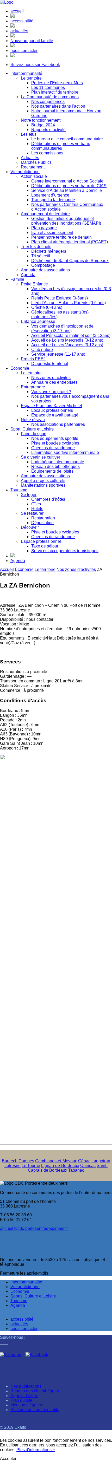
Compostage (43, 265)
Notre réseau (33, 420)
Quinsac (88, 1165)
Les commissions (47, 153)
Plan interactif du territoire (54, 92)
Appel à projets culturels (43, 480)
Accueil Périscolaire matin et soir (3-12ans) (70, 335)
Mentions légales (26, 1405)
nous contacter (24, 50)
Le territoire (31, 78)
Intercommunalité (26, 73)
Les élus (28, 134)
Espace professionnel (41, 541)
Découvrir (30, 527)
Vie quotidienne (25, 171)
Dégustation (42, 522)
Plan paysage (44, 228)
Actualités (30, 157)
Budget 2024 (43, 125)
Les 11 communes (48, 87)
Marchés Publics (36, 162)
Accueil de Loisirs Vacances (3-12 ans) (67, 345)
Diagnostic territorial (49, 363)
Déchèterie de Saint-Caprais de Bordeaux (70, 260)
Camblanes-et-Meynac (56, 1161)
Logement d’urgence (50, 195)
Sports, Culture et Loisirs (33, 1296)
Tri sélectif (40, 256)
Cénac (84, 1161)
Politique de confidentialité (34, 1409)
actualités (19, 31)
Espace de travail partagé (54, 415)
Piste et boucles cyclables (55, 443)
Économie (19, 368)
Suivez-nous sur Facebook (35, 64)
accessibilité (21, 21)
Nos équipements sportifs (54, 438)
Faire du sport (33, 434)
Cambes (26, 1161)
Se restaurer (32, 513)
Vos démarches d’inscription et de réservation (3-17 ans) (62, 328)
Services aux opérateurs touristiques (64, 551)
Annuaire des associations (45, 270)
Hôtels (37, 508)
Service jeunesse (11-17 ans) (58, 354)
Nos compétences (48, 101)
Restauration (43, 518)
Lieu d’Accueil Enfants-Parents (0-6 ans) (68, 303)
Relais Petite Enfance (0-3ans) (59, 298)
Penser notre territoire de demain (61, 237)
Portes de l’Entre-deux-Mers (57, 83)
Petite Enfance (34, 284)
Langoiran (100, 1161)
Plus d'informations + (35, 1449)
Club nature (42, 349)
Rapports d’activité (48, 129)
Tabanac (76, 1170)
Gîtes (36, 504)
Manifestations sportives (43, 485)
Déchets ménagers (48, 251)
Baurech (9, 1161)
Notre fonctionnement (40, 120)
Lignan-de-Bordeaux (60, 1165)
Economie (19, 1291)
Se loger (28, 494)
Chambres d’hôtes (48, 499)
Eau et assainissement (52, 232)
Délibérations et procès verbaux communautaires (60, 146)
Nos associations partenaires (58, 424)
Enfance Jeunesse (38, 321)
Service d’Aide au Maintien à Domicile (66, 190)
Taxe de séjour (44, 546)
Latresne (12, 1165)
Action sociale (34, 176)
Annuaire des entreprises (54, 382)
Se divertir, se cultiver (40, 457)
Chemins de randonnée (53, 448)
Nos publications (25, 1386)
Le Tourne (31, 1165)
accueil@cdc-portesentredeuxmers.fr (34, 1228)
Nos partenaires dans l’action (58, 106)
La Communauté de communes (50, 97)
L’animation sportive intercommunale (65, 452)
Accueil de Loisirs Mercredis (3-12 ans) (67, 340)
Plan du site (21, 1400)
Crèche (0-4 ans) (46, 307)
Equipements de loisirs (52, 471)
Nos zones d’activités (51, 377)
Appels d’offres (24, 1395)
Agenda (28, 274)
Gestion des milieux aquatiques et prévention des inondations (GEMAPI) (66, 220)
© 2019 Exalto (13, 1427)
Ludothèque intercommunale (57, 462)
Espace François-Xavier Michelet (51, 405)
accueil (17, 11)
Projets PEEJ (33, 359)
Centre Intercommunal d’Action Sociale (67, 181)
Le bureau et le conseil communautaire (67, 139)
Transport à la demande (53, 200)
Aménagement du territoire (45, 214)
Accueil (7, 569)
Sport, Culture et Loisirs (32, 429)
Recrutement (33, 167)
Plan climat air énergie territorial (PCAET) (69, 242)
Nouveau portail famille (31, 40)
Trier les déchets (36, 246)
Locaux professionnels (52, 410)
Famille (17, 279)
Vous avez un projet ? (51, 391)
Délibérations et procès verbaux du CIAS (69, 186)
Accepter (8, 1458)
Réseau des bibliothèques (55, 466)
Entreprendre (33, 387)
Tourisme (18, 490)
